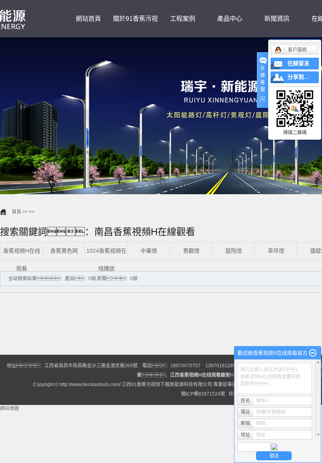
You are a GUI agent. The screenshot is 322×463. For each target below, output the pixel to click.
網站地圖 (9, 408)
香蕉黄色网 (64, 251)
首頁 (16, 212)
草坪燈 (276, 251)
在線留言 (298, 63)
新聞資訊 (276, 18)
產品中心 (229, 18)
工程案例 (182, 18)
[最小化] (313, 353)
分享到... (298, 77)
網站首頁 (88, 18)
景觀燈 (191, 251)
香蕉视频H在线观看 (21, 260)
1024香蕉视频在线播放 (106, 260)
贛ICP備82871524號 (203, 394)
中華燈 (149, 251)
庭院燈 (233, 251)
